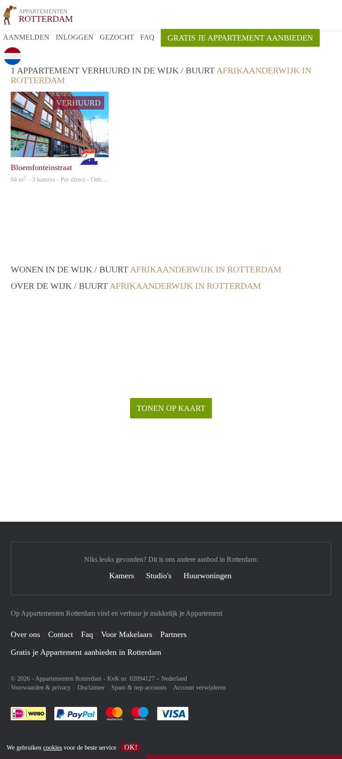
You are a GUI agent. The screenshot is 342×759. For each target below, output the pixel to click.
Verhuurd (78, 102)
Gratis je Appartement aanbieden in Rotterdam (86, 652)
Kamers (121, 575)
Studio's (158, 575)
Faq (87, 634)
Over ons (25, 634)
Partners (173, 634)
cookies (52, 747)
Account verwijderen (199, 687)
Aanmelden (26, 37)
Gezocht (117, 37)
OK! (130, 747)
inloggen (75, 37)
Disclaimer (91, 687)
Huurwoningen (207, 575)
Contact (60, 634)
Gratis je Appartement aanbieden (240, 37)
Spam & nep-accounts (139, 687)
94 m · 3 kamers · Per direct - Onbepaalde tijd (70, 179)
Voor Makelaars (126, 634)
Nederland (174, 678)
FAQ (147, 37)
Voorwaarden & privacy (41, 687)
